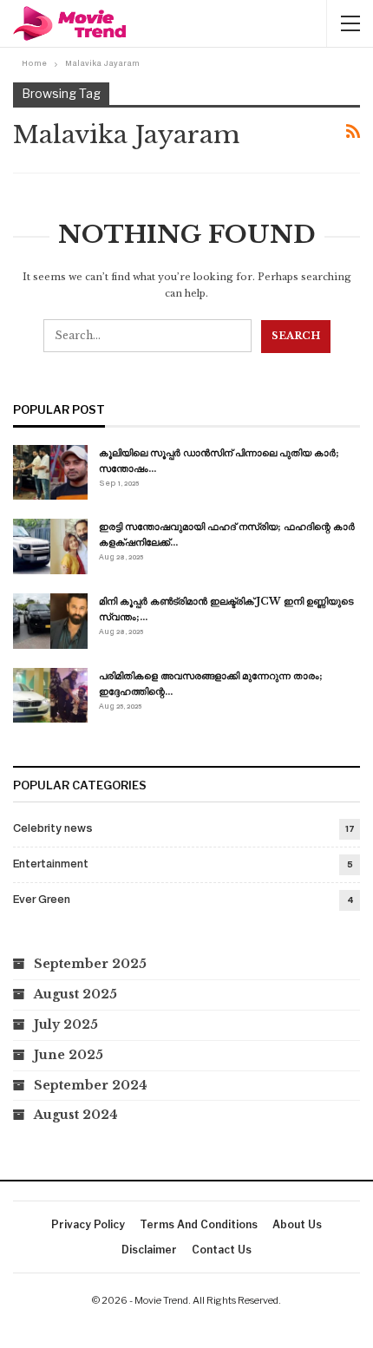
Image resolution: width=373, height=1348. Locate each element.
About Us (297, 1224)
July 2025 (66, 1024)
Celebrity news (53, 829)
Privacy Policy (88, 1224)
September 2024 (90, 1085)
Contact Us (222, 1249)
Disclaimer (149, 1249)
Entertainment (50, 865)
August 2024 (76, 1114)
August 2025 (75, 994)
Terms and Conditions (199, 1224)
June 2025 (68, 1055)
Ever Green (41, 900)
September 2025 (90, 964)
